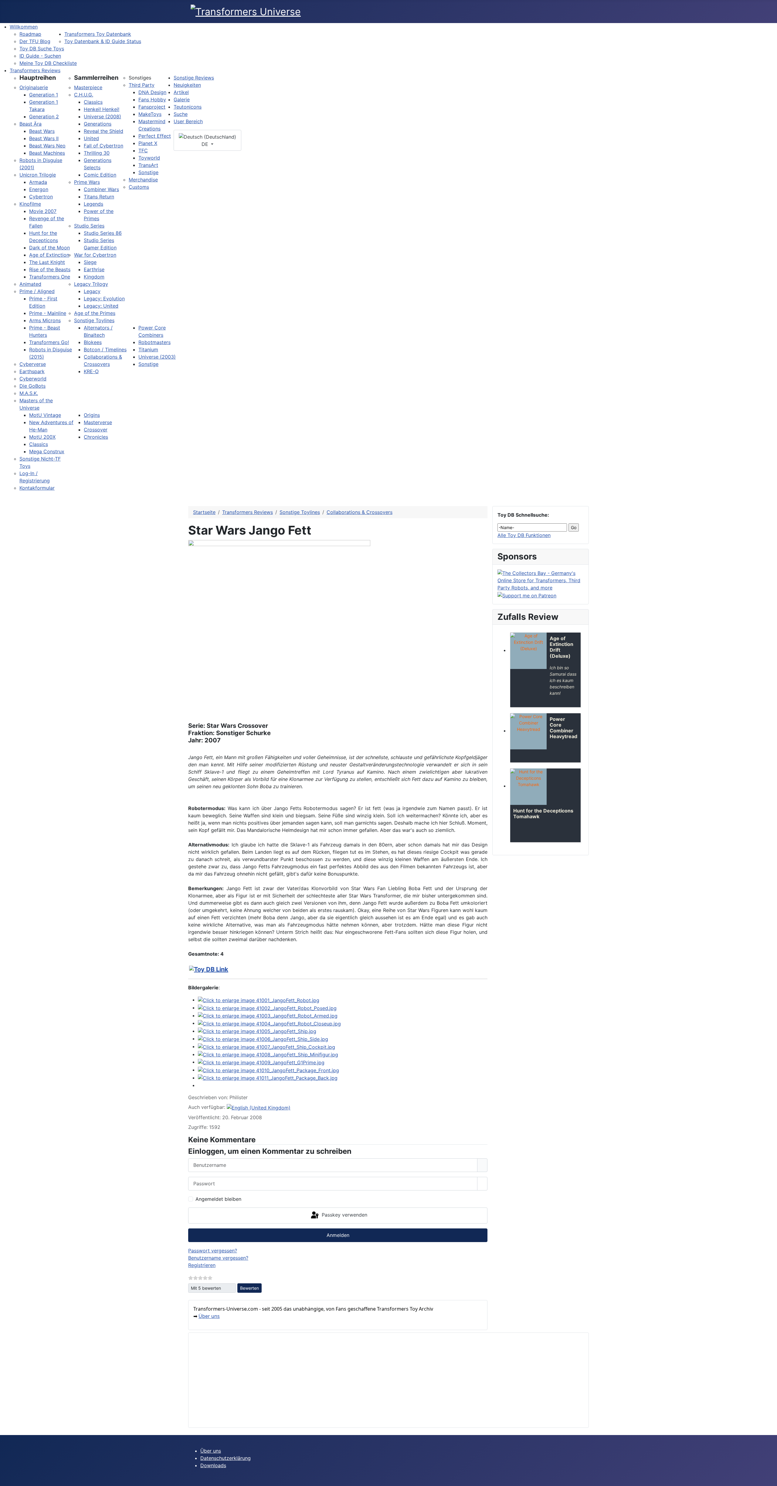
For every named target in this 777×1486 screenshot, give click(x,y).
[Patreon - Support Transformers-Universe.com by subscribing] (526, 595)
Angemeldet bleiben (218, 1199)
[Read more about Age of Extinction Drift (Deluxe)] (528, 651)
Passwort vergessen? (212, 1251)
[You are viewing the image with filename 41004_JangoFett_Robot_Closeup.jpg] (269, 1023)
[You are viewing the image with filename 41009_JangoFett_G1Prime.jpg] (261, 1062)
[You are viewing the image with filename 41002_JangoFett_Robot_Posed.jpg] (267, 1008)
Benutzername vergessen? (218, 1258)
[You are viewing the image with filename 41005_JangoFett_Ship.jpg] (257, 1031)
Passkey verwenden (343, 1215)
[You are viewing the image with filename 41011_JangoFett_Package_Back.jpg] (268, 1078)
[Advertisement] (375, 1380)
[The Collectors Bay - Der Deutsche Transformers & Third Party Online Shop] (540, 580)
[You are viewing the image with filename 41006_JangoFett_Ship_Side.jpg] (263, 1038)
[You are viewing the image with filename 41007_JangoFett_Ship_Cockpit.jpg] (266, 1046)
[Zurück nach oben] (769, 1478)
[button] (37, 77)
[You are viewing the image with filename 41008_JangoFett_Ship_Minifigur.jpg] (268, 1054)
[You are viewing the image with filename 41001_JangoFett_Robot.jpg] (258, 1000)
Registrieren (201, 1265)
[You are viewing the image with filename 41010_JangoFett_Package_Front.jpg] (268, 1070)
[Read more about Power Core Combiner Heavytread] (528, 731)
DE (206, 144)
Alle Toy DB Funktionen (524, 535)
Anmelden (338, 1235)
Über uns (209, 1316)
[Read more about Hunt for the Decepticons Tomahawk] (528, 786)
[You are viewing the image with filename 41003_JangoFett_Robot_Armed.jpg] (268, 1015)
